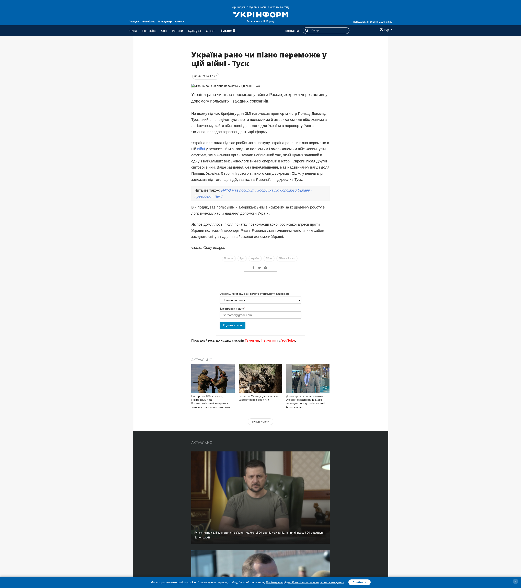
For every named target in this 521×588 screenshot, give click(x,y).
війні (201, 149)
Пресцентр (165, 21)
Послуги (134, 21)
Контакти (292, 31)
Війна (133, 31)
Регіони (177, 31)
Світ (164, 31)
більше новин (260, 421)
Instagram (268, 340)
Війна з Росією (287, 258)
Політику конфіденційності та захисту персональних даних (305, 582)
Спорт (210, 31)
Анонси (179, 21)
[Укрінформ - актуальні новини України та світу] (260, 14)
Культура (194, 31)
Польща (228, 258)
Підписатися (232, 325)
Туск (242, 258)
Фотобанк (148, 21)
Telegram (252, 340)
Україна (255, 258)
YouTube (288, 340)
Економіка (149, 31)
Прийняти (359, 582)
